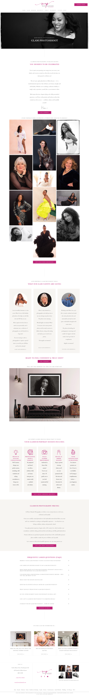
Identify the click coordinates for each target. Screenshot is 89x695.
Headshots (53, 10)
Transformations (50, 689)
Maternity (40, 10)
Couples (60, 10)
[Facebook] (44, 676)
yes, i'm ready (44, 361)
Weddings (64, 689)
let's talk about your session (44, 545)
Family (47, 10)
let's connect (44, 112)
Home (24, 10)
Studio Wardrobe (58, 689)
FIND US (20, 664)
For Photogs (69, 689)
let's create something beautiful (44, 494)
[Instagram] (41, 676)
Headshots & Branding (33, 689)
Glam (28, 10)
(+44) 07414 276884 (20, 677)
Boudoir (33, 10)
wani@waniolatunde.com (20, 682)
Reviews (44, 689)
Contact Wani (81, 4)
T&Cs (74, 689)
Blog (65, 10)
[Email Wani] (47, 676)
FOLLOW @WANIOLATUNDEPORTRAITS (69, 680)
